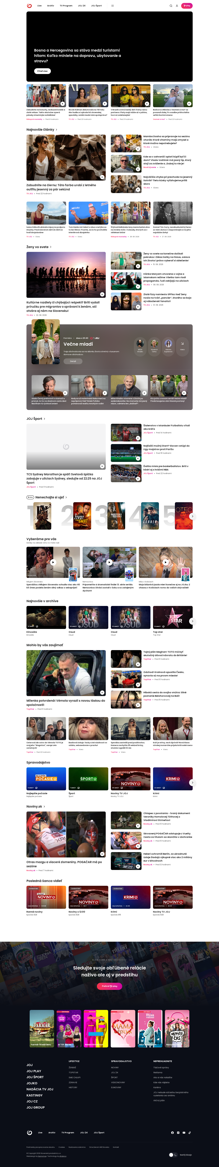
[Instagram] (178, 1133)
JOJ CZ (32, 1101)
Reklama (157, 1072)
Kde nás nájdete (161, 1082)
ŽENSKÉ (72, 1067)
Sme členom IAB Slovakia (99, 1147)
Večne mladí (78, 344)
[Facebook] (172, 1133)
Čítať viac (42, 71)
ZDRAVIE (73, 1082)
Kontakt (116, 1147)
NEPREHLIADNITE (162, 1061)
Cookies (62, 1147)
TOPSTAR (73, 1072)
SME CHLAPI (74, 1077)
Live (39, 5)
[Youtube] (184, 1133)
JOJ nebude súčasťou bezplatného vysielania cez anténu (170, 1094)
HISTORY (73, 1087)
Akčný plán (159, 1100)
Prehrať (106, 986)
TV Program (66, 5)
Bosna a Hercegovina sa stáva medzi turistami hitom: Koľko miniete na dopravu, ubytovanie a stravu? (77, 56)
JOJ (29, 1065)
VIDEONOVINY (118, 1082)
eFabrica (62, 1156)
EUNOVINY (116, 1087)
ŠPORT (114, 1077)
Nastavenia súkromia (77, 1147)
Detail (73, 361)
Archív (50, 5)
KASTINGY (34, 1095)
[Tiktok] (190, 1133)
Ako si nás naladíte (162, 1077)
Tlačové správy (161, 1067)
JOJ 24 (81, 5)
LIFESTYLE (74, 1061)
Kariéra (157, 1087)
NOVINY (115, 1067)
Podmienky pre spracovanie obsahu (40, 1147)
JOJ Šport (96, 5)
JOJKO (31, 1083)
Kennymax (42, 1156)
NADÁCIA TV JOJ (39, 1089)
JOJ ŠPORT (35, 1077)
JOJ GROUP (35, 1107)
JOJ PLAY (33, 1071)
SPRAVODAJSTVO (121, 1061)
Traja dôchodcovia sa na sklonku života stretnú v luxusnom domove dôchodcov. (91, 353)
